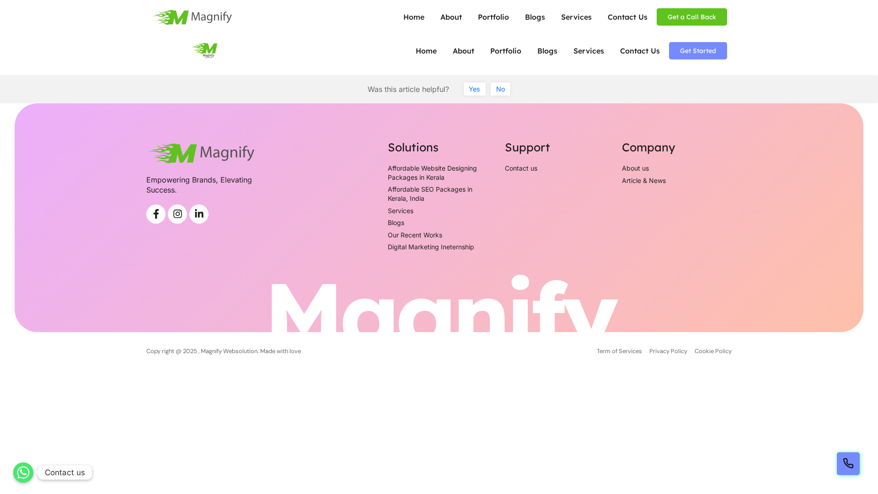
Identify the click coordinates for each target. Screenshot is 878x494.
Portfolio (493, 16)
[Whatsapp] (23, 472)
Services (576, 16)
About (451, 16)
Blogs (535, 16)
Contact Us (628, 16)
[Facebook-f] (156, 214)
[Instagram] (177, 214)
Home (413, 16)
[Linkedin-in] (199, 214)
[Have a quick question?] (848, 464)
